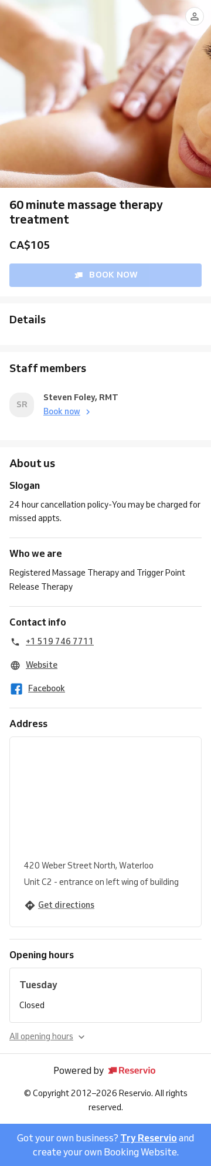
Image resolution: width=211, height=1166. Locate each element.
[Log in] (194, 16)
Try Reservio (148, 1138)
